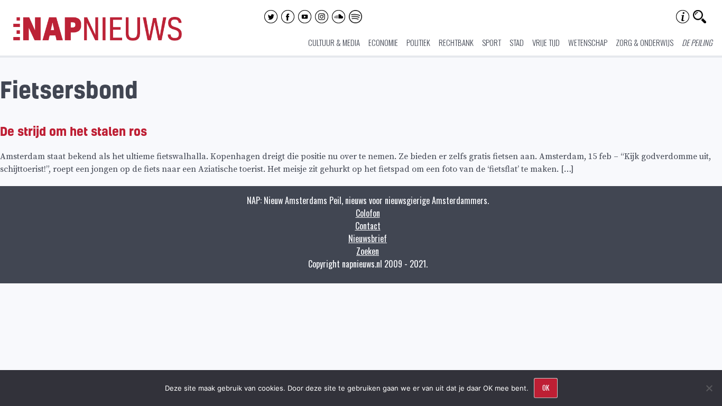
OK (545, 387)
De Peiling (697, 42)
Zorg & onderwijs (644, 42)
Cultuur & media (334, 42)
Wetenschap (587, 42)
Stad (517, 42)
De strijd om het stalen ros (73, 131)
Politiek (418, 42)
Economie (383, 42)
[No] (709, 388)
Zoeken (367, 251)
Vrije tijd (546, 42)
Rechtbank (456, 42)
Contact (368, 225)
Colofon (368, 213)
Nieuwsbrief (367, 238)
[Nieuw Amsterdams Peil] (97, 38)
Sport (491, 42)
